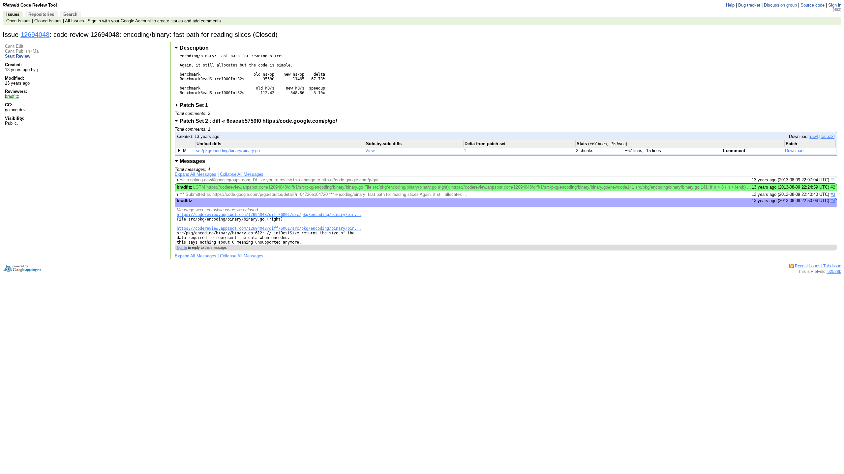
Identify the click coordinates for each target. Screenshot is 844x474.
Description (194, 48)
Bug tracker (749, 5)
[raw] (813, 136)
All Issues (74, 20)
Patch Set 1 (196, 105)
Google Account (136, 20)
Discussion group (780, 5)
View (370, 150)
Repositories (41, 14)
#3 (832, 194)
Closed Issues (48, 20)
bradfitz (12, 96)
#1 (832, 179)
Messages (192, 161)
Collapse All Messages (241, 174)
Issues (12, 14)
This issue (832, 266)
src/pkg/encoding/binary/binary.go (228, 150)
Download (794, 150)
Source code (812, 5)
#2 (832, 187)
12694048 (34, 34)
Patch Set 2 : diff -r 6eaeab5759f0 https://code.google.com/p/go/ (260, 121)
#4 (832, 200)
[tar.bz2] (827, 136)
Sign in (834, 5)
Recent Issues (807, 266)
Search (70, 14)
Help (730, 5)
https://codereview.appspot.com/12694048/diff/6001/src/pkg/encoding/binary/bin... (269, 214)
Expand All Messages (195, 174)
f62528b (834, 271)
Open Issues (18, 20)
